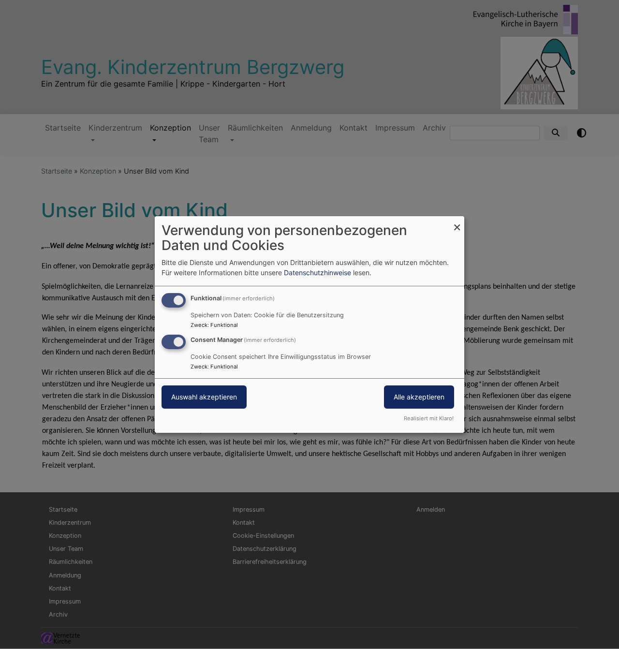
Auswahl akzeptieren (204, 397)
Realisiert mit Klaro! (429, 418)
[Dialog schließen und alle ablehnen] (457, 222)
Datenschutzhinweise (317, 272)
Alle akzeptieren (419, 397)
